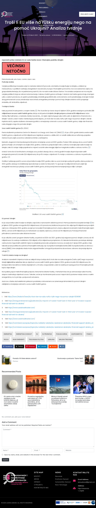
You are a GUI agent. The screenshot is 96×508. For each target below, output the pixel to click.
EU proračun (47, 334)
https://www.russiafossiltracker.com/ (21, 308)
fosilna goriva (61, 334)
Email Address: (83, 479)
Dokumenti (43, 16)
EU (37, 334)
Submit (5, 460)
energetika (8, 334)
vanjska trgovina (65, 339)
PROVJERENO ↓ (44, 8)
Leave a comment (68, 35)
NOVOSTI (42, 3)
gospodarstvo (76, 334)
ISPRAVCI (42, 12)
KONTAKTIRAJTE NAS (46, 25)
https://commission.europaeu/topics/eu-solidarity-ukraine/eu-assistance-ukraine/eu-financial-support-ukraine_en (50, 323)
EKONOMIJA (57, 35)
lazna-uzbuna (46, 35)
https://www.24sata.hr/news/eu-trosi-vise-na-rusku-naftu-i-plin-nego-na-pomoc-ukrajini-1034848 (44, 297)
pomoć (89, 334)
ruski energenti (18, 339)
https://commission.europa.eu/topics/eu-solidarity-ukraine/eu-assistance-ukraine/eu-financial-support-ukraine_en (51, 327)
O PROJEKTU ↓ (44, 21)
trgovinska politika (36, 339)
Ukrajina (51, 339)
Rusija (6, 339)
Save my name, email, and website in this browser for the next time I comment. (32, 455)
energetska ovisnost (24, 334)
